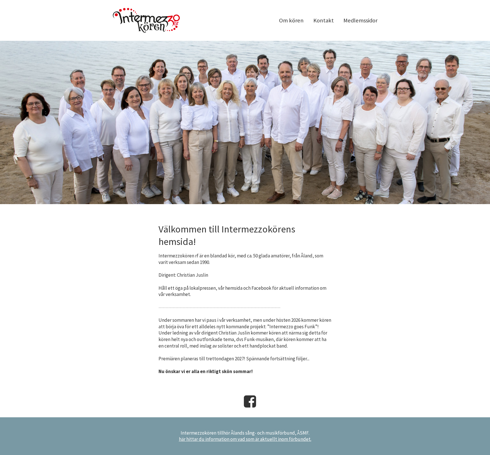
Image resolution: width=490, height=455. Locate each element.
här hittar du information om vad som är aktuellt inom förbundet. (245, 439)
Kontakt (323, 20)
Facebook (250, 401)
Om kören (291, 20)
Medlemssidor (360, 20)
